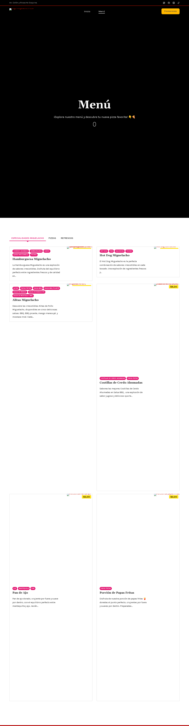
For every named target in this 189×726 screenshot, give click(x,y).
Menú (102, 11)
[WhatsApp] (164, 3)
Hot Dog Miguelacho (115, 255)
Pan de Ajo (20, 593)
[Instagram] (174, 3)
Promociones (170, 11)
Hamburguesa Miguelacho (31, 259)
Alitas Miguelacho (25, 300)
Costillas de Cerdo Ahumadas (121, 382)
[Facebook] (169, 3)
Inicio (87, 11)
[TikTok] (179, 3)
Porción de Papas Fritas (117, 593)
